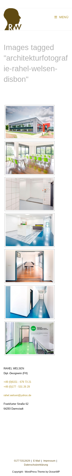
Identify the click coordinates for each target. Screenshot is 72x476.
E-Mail (36, 460)
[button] (8, 12)
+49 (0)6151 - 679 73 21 (17, 381)
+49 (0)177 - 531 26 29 (17, 386)
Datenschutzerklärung (36, 464)
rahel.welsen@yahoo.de (17, 395)
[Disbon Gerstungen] (30, 122)
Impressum (49, 460)
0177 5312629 (22, 460)
